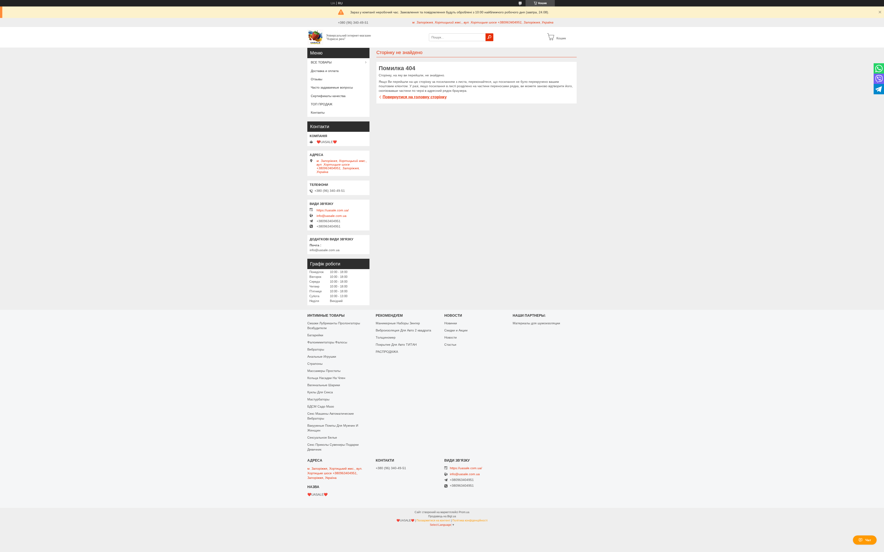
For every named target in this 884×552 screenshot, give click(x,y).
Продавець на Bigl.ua (442, 516)
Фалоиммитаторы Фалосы (327, 342)
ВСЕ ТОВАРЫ (321, 62)
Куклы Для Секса (320, 392)
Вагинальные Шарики (323, 385)
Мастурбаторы (318, 399)
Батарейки (315, 335)
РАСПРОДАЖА (387, 352)
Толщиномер (385, 337)
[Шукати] (489, 37)
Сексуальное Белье (322, 437)
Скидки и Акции (456, 330)
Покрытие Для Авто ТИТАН (396, 344)
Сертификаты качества (328, 96)
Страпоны (315, 363)
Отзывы (316, 79)
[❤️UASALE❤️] (315, 37)
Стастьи (450, 344)
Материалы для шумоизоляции (536, 323)
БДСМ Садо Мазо (320, 406)
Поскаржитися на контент (433, 520)
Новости (450, 337)
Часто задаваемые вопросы (332, 87)
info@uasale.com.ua (331, 216)
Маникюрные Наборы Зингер (398, 323)
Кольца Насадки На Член (326, 378)
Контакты (318, 112)
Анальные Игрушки (321, 356)
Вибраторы (315, 349)
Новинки (450, 323)
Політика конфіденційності (470, 520)
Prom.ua (464, 512)
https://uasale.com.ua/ (333, 210)
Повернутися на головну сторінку (415, 97)
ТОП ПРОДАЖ (321, 104)
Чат (868, 540)
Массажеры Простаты (323, 371)
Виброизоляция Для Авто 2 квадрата (403, 330)
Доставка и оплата (325, 71)
